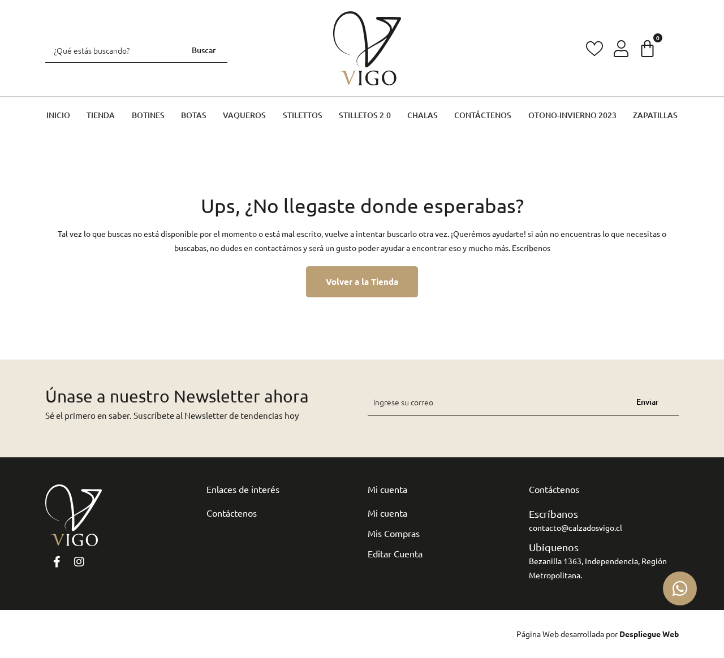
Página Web (537, 634)
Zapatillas (655, 115)
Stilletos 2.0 (365, 115)
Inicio (58, 115)
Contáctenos (482, 115)
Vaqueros (244, 115)
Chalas (422, 115)
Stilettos (302, 115)
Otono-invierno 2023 (572, 115)
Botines (148, 115)
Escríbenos (531, 248)
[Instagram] (79, 562)
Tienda (101, 115)
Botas (193, 115)
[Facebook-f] (56, 562)
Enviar (647, 401)
